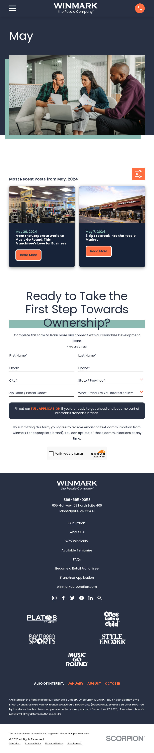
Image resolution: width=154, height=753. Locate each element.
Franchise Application (77, 578)
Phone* (84, 368)
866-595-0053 (77, 499)
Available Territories (77, 550)
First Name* (18, 356)
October (112, 683)
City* (13, 380)
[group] (42, 226)
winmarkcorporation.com (77, 587)
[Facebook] (63, 598)
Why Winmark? (76, 541)
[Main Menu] (12, 8)
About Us (77, 532)
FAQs (77, 559)
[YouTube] (81, 598)
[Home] (75, 8)
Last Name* (87, 356)
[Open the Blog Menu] (138, 174)
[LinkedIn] (90, 598)
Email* (14, 368)
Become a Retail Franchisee (77, 568)
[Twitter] (72, 598)
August (94, 683)
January (75, 683)
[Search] (99, 598)
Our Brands (76, 523)
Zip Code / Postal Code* (28, 393)
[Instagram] (54, 598)
